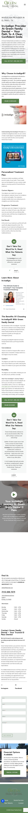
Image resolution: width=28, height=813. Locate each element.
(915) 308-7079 (6, 386)
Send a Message (7, 735)
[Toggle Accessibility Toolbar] (3, 801)
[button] (14, 495)
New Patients (8, 803)
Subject (3, 716)
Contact (21, 803)
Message (4, 722)
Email (3, 704)
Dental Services (19, 800)
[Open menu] (24, 4)
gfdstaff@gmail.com (7, 587)
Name (3, 698)
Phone (4, 710)
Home (6, 800)
